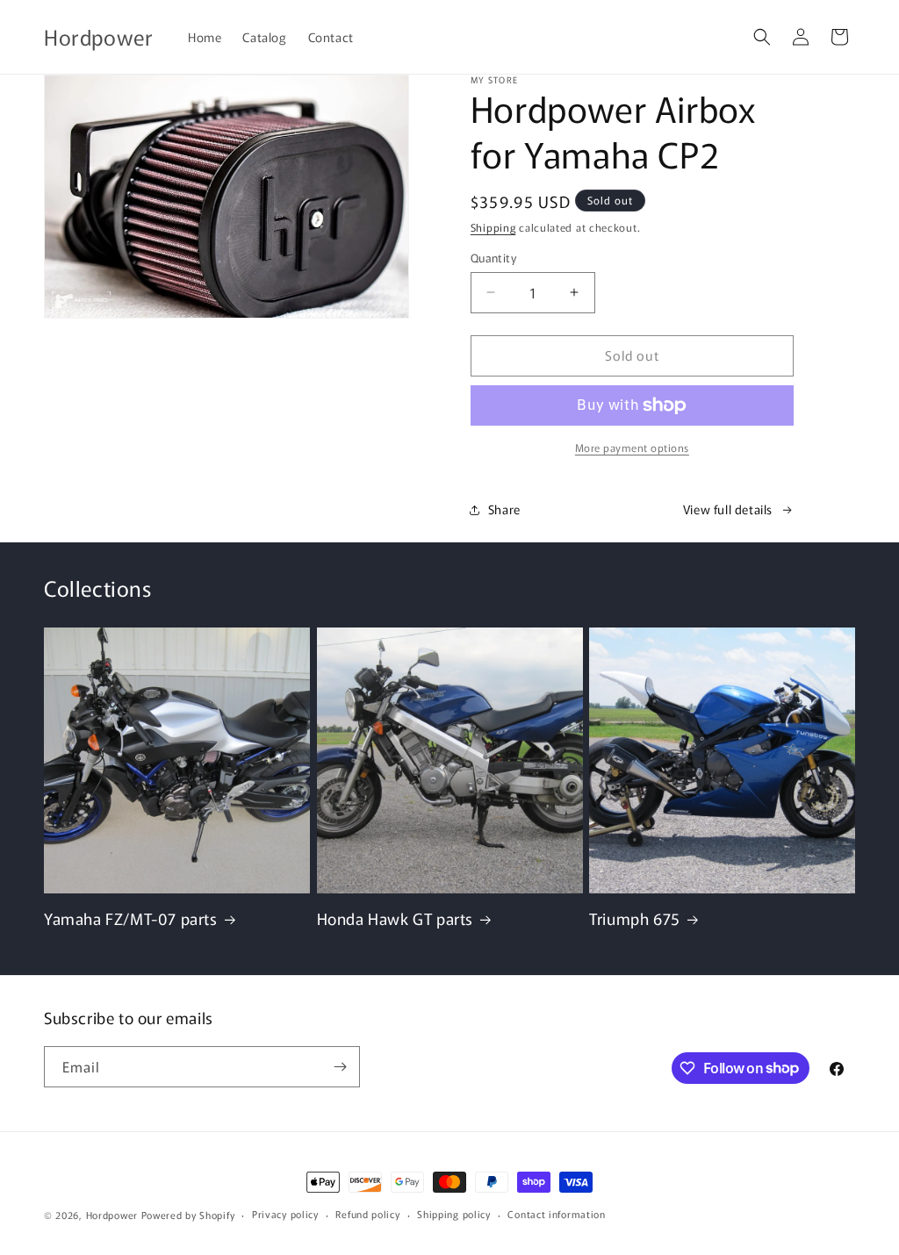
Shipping (493, 226)
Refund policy (367, 1214)
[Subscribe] (339, 1066)
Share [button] (504, 509)
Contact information (556, 1214)
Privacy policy (285, 1214)
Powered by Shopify (188, 1215)
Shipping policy (454, 1214)
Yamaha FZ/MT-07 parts (131, 918)
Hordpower (112, 1215)
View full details (728, 509)
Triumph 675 (634, 918)
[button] (762, 37)
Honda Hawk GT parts (395, 918)
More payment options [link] (632, 447)
